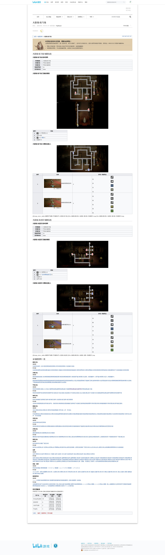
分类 (34, 513)
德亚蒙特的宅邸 (59, 480)
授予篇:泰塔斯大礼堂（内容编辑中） (105, 376)
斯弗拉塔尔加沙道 (82, 436)
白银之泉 (122, 436)
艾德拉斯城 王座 (122, 414)
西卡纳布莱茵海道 (77, 484)
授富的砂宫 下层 (115, 436)
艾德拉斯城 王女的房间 (112, 414)
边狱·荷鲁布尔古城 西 (99, 459)
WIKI (66, 2)
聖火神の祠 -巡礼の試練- (117, 471)
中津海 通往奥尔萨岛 (111, 403)
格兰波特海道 (82, 403)
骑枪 (43, 137)
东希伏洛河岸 (90, 426)
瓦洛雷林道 (36, 370)
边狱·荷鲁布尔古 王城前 (48, 454)
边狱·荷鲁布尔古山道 (52, 461)
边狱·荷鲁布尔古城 (76, 459)
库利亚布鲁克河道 (37, 426)
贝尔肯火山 (89, 447)
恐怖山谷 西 (53, 447)
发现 (62, 2)
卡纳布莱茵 (43, 480)
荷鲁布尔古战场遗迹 (118, 447)
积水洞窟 (55, 426)
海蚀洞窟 (88, 403)
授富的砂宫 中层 (106, 436)
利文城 (85, 426)
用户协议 (110, 543)
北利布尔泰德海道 (37, 403)
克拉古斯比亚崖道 (42, 414)
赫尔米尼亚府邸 (94, 370)
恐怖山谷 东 (42, 447)
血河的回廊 (72, 461)
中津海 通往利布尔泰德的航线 (98, 403)
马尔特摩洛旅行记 (46, 274)
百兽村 (48, 480)
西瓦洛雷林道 (42, 370)
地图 (38, 513)
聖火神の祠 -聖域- (66, 471)
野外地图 (50, 513)
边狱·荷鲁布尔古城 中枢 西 (40, 461)
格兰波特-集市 (47, 399)
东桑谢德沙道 (47, 436)
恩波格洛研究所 (62, 380)
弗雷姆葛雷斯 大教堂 (69, 376)
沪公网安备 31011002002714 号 (90, 550)
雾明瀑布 (102, 426)
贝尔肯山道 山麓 (96, 447)
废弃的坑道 (67, 414)
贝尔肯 (47, 443)
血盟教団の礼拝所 (114, 484)
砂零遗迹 (41, 436)
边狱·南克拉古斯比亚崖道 (39, 458)
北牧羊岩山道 (64, 447)
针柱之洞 (129, 414)
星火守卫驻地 (71, 393)
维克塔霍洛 (46, 366)
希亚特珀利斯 (36, 389)
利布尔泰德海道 (59, 403)
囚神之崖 (115, 461)
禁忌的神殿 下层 (81, 447)
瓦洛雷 (34, 366)
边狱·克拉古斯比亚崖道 (52, 458)
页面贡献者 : (35, 30)
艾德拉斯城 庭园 (101, 414)
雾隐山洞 (58, 447)
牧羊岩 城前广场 (40, 443)
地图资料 (40, 36)
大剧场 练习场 (57, 393)
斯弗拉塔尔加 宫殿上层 (67, 436)
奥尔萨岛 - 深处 (51, 403)
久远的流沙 (90, 436)
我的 (86, 2)
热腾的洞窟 (110, 447)
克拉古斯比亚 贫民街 (45, 410)
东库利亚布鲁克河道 (69, 426)
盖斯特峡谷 (61, 414)
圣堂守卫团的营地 (124, 484)
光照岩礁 (66, 403)
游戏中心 (83, 543)
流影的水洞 (61, 426)
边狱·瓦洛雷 (67, 454)
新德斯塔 (52, 480)
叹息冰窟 (110, 380)
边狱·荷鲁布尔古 (37, 454)
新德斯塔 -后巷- (67, 480)
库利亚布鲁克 (36, 422)
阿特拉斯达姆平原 (106, 393)
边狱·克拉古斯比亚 (76, 454)
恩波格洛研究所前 (53, 380)
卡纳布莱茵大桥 (68, 484)
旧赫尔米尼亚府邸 (124, 370)
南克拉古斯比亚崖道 (52, 414)
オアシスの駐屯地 (69, 486)
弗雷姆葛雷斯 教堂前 (58, 376)
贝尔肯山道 (104, 447)
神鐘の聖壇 (40, 468)
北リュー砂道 (47, 486)
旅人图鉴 (48, 16)
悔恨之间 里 (66, 461)
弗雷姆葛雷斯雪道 (118, 380)
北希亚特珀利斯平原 (47, 393)
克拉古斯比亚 (36, 410)
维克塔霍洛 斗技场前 (65, 366)
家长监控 (103, 543)
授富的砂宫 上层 (98, 436)
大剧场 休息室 (64, 393)
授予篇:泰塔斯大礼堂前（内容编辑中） (85, 376)
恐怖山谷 (47, 447)
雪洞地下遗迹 (84, 380)
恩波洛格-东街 (41, 376)
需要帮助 (43, 513)
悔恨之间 (60, 461)
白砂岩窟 (75, 436)
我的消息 (128, 8)
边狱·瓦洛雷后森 (82, 458)
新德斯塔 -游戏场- (76, 480)
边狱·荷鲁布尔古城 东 (87, 459)
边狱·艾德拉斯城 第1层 (103, 458)
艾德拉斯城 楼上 (92, 414)
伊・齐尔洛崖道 (37, 415)
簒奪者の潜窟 (54, 486)
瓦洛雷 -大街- (39, 366)
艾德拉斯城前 (54, 410)
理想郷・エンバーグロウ (61, 468)
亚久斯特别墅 (86, 370)
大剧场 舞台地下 (86, 393)
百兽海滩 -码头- (55, 484)
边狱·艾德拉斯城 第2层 (115, 458)
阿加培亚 (35, 468)
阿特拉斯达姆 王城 (87, 389)
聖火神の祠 (59, 471)
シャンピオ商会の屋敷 (88, 484)
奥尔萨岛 (44, 403)
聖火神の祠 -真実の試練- (77, 471)
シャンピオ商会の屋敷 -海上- (102, 484)
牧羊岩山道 (36, 447)
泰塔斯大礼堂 (98, 380)
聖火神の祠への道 (51, 471)
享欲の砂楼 (40, 473)
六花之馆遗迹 (77, 380)
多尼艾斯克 (43, 422)
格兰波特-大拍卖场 (56, 399)
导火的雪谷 (63, 382)
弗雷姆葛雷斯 (48, 376)
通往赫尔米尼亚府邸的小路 (53, 370)
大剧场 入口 (43, 389)
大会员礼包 (73, 2)
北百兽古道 (48, 484)
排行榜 (57, 2)
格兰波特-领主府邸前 (67, 399)
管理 (91, 16)
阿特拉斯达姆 (54, 389)
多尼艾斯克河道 (109, 426)
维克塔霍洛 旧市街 (54, 366)
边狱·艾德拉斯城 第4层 (41, 459)
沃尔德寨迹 (98, 393)
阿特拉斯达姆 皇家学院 (75, 389)
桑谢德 (34, 433)
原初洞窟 (47, 382)
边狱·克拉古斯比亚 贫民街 (88, 454)
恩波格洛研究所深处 (39, 382)
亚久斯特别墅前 (79, 370)
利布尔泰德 (36, 399)
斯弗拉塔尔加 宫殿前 (49, 433)
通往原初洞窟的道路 (55, 382)
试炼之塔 (69, 16)
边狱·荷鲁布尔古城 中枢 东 (124, 459)
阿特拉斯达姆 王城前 (63, 389)
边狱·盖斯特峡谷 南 (73, 458)
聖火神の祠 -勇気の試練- (104, 471)
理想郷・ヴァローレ (48, 468)
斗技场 (72, 366)
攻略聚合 (80, 16)
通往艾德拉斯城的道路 (76, 414)
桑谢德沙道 (36, 436)
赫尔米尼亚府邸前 (65, 370)
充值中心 (80, 2)
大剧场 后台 (78, 393)
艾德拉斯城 (85, 414)
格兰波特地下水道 (73, 403)
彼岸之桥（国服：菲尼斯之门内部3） (85, 461)
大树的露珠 (110, 370)
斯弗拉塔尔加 (39, 433)
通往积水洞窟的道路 (47, 426)
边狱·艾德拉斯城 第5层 (53, 459)
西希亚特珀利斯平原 (116, 393)
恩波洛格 (35, 376)
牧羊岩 (34, 443)
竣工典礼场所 (91, 380)
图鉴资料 (58, 16)
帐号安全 (90, 543)
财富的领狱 (104, 461)
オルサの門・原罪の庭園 (39, 471)
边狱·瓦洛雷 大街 (59, 454)
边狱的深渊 (110, 461)
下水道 (43, 484)
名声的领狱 (98, 461)
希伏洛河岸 (97, 426)
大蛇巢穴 (93, 393)
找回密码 (96, 543)
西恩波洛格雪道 (44, 380)
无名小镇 (48, 389)
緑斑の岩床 (61, 486)
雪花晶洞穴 (105, 380)
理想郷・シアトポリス (74, 468)
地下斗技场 (116, 370)
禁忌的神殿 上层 (72, 447)
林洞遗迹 (72, 370)
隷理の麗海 (127, 471)
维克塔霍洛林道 (103, 370)
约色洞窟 (35, 414)
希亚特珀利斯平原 (37, 393)
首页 (52, 2)
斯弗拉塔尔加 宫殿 (56, 436)
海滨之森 (61, 484)
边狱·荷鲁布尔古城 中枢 (111, 459)
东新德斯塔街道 (37, 484)
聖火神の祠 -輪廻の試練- (91, 471)
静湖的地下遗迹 (79, 426)
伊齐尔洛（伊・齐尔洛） (65, 410)
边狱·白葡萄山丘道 (92, 458)
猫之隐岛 (119, 403)
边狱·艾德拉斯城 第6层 (65, 459)
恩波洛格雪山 (70, 380)
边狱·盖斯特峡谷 (63, 458)
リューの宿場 (36, 480)
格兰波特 (41, 399)
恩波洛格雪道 (36, 380)
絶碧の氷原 (40, 486)
